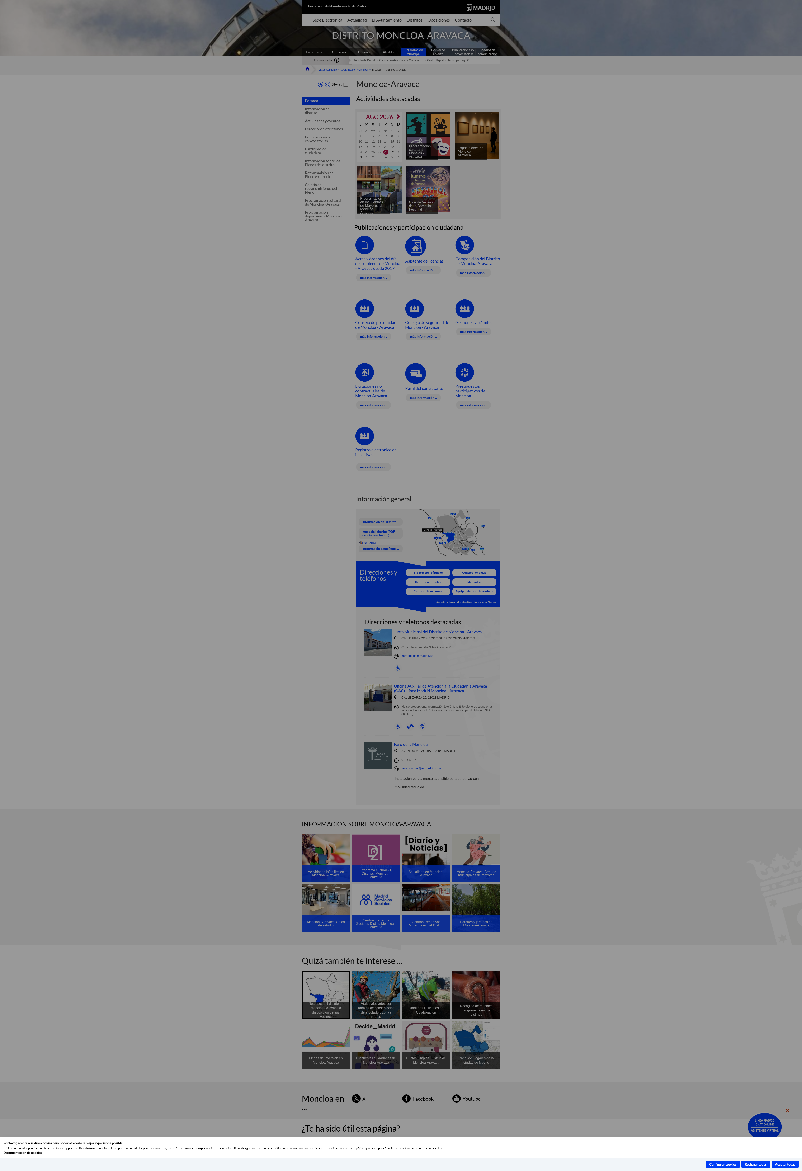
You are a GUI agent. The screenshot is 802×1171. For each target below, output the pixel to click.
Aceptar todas (785, 1164)
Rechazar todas (756, 1164)
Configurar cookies (722, 1164)
